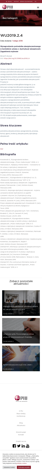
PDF (1, 149)
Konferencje (21, 416)
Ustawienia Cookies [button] (9, 467)
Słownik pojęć (21, 432)
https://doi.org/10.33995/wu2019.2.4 (17, 58)
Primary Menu (38, 7)
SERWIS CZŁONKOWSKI (26, 1)
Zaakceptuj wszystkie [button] (24, 467)
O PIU (21, 411)
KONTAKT (16, 1)
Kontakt (21, 435)
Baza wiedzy (21, 413)
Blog (21, 423)
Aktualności (21, 425)
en (35, 1)
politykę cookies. (22, 463)
